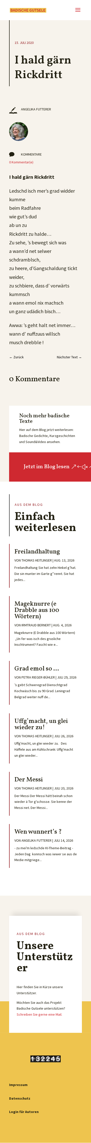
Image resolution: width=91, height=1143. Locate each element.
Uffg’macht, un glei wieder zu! (41, 724)
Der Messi (28, 779)
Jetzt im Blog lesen (47, 467)
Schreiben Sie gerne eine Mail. (39, 1014)
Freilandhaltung (37, 551)
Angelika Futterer (36, 840)
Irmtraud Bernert (36, 625)
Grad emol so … (36, 668)
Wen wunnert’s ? (38, 832)
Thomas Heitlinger (36, 560)
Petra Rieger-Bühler (38, 677)
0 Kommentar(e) (21, 162)
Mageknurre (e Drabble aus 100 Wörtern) (36, 610)
